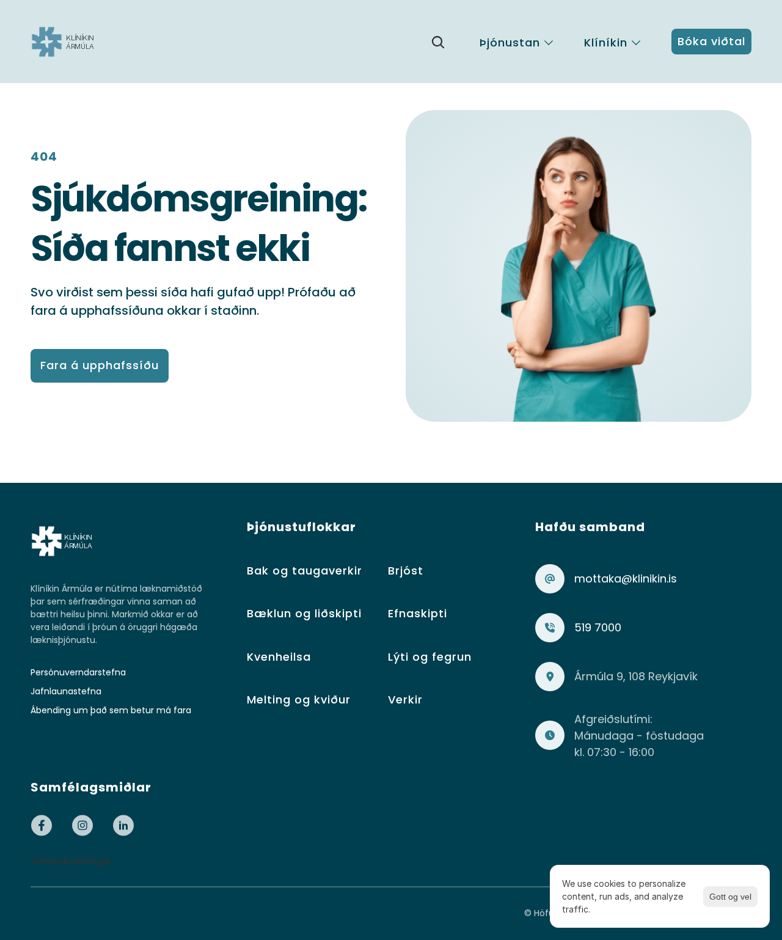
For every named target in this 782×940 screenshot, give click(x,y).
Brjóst (405, 570)
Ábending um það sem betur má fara (111, 710)
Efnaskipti (417, 613)
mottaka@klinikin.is (625, 578)
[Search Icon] (438, 42)
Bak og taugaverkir (304, 570)
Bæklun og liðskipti (304, 613)
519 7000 (597, 627)
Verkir (405, 699)
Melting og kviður (299, 699)
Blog (44, 913)
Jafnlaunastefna (66, 691)
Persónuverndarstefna (78, 672)
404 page (105, 913)
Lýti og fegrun (430, 656)
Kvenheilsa (279, 656)
